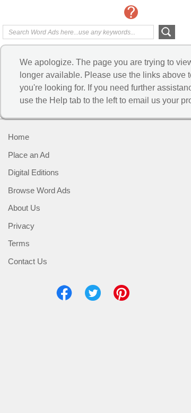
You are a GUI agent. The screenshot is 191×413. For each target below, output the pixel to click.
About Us (24, 207)
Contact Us (27, 261)
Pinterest (121, 293)
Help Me (131, 12)
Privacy (21, 225)
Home (18, 136)
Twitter (93, 293)
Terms (19, 243)
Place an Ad (28, 154)
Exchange (45, 13)
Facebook (64, 293)
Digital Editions (33, 172)
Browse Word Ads (39, 190)
